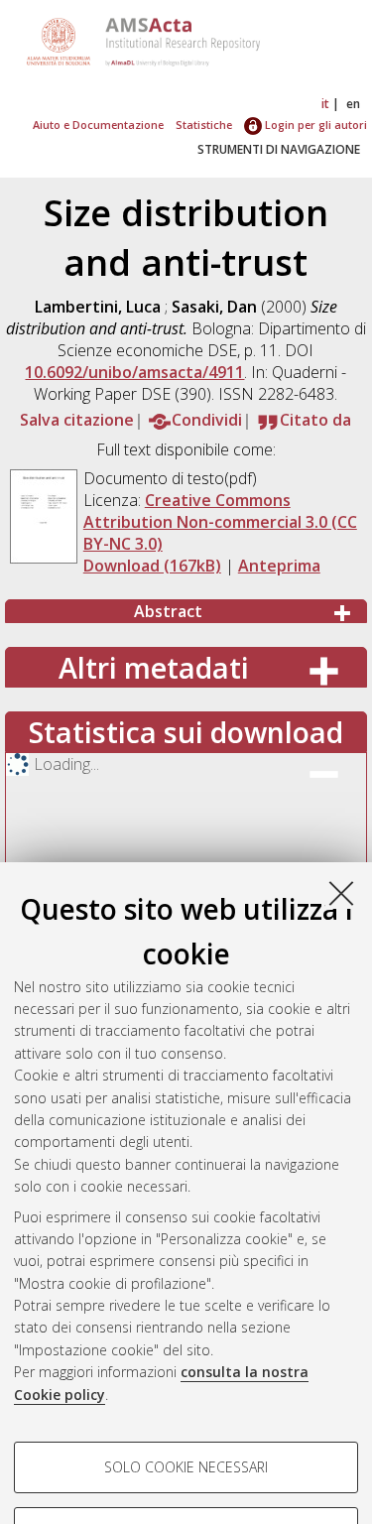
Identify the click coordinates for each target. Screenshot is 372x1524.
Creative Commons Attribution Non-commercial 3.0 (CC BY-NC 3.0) (220, 522)
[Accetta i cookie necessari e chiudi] (341, 893)
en (353, 103)
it (325, 103)
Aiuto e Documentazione (98, 124)
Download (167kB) (152, 565)
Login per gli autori (314, 124)
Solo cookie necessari (186, 1467)
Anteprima (279, 565)
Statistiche (204, 124)
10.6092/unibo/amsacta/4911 (134, 372)
